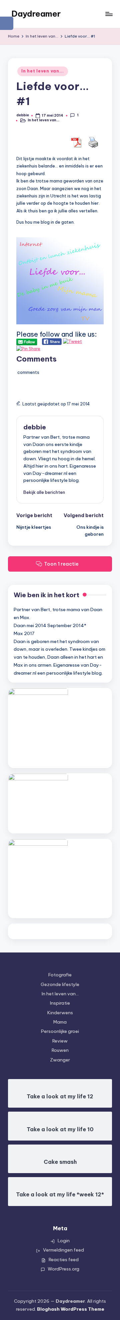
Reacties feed (64, 1260)
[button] (44, 492)
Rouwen (60, 1050)
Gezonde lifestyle (60, 984)
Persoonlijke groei (60, 1031)
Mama (60, 1022)
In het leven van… (60, 994)
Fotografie (60, 975)
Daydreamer (36, 14)
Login (64, 1241)
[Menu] (108, 14)
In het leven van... (42, 70)
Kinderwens (60, 1013)
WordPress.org (63, 1269)
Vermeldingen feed (63, 1250)
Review (60, 1041)
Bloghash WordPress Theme (70, 1309)
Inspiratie (60, 1003)
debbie (34, 427)
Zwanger (60, 1060)
